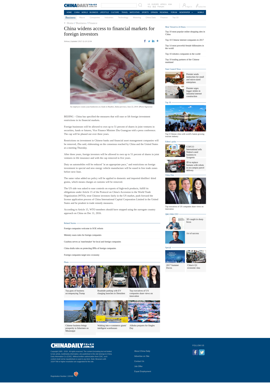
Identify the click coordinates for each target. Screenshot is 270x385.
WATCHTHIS (135, 12)
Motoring (137, 17)
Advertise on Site (141, 356)
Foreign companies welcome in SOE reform (83, 228)
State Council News (173, 69)
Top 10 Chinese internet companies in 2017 (184, 40)
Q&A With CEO (171, 214)
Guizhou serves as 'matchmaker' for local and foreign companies (92, 241)
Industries (109, 17)
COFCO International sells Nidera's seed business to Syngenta (194, 152)
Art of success (192, 233)
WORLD (85, 12)
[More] (157, 41)
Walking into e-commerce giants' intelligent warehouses (111, 326)
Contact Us (139, 361)
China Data (151, 17)
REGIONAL (164, 12)
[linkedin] (153, 41)
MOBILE (201, 12)
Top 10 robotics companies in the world (182, 54)
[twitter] (149, 41)
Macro (82, 17)
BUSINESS (94, 12)
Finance (164, 17)
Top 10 (175, 17)
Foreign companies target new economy (81, 255)
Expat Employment (142, 371)
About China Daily (142, 351)
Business (81, 23)
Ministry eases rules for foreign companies (82, 235)
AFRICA (163, 4)
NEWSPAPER (184, 12)
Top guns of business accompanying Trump (75, 292)
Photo (66, 262)
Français (161, 7)
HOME (69, 12)
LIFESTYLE (104, 12)
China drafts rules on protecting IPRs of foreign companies (90, 248)
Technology (123, 17)
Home (70, 23)
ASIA (170, 4)
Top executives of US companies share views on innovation (141, 293)
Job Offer (138, 366)
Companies (95, 17)
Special (168, 248)
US (149, 4)
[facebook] (144, 41)
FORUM (174, 12)
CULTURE (115, 12)
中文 (149, 7)
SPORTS (145, 12)
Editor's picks (170, 142)
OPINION (154, 12)
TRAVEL (125, 12)
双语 (154, 7)
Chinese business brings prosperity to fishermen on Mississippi (77, 328)
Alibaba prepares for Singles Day (142, 326)
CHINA (77, 12)
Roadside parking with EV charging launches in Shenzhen (111, 292)
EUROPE (155, 4)
